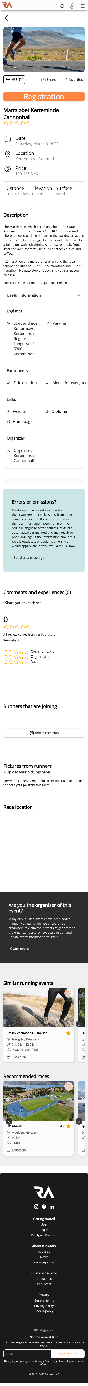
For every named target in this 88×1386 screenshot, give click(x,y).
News (44, 1257)
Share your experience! (23, 602)
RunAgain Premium (44, 1235)
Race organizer (44, 1262)
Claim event (19, 948)
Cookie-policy (44, 1311)
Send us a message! (29, 557)
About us (44, 1251)
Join (44, 1224)
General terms (44, 1300)
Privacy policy (44, 1306)
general (73, 1361)
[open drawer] (82, 6)
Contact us (44, 1278)
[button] (44, 295)
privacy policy (55, 1361)
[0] (72, 6)
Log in (44, 1230)
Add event (44, 1284)
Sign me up (68, 1353)
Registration (44, 96)
